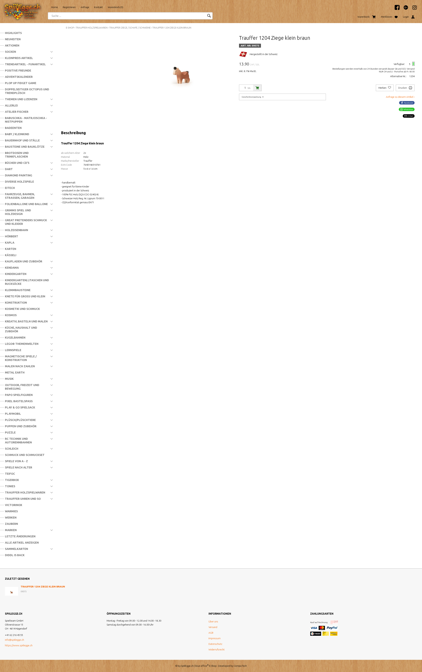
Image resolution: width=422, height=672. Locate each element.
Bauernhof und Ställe (22, 140)
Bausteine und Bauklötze (25, 146)
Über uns (213, 621)
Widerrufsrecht (217, 649)
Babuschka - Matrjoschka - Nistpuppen (26, 119)
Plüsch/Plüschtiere (20, 419)
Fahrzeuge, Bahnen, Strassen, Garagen (20, 196)
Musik (9, 378)
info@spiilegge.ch (14, 639)
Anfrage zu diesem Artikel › (400, 96)
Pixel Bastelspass (19, 401)
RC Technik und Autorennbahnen (18, 440)
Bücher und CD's (17, 162)
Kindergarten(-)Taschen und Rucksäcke (27, 282)
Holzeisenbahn (16, 230)
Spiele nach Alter (18, 467)
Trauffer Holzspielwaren (25, 492)
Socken (10, 51)
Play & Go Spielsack (20, 407)
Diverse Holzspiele (19, 181)
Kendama (12, 267)
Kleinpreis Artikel (19, 58)
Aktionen (12, 45)
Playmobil (13, 413)
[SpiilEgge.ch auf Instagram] (413, 9)
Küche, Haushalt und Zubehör (21, 329)
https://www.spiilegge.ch (18, 645)
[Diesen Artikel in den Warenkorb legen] (257, 88)
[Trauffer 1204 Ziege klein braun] (11, 591)
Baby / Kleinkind (17, 134)
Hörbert (11, 236)
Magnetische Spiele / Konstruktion (21, 358)
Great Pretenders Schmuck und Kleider (26, 222)
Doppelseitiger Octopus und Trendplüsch (27, 91)
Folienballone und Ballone (26, 204)
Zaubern (11, 523)
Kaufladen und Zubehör (23, 261)
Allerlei (11, 105)
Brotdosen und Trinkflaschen (17, 154)
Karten (10, 248)
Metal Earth (15, 372)
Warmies (11, 511)
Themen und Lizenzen (21, 99)
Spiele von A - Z (16, 461)
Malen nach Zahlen (20, 366)
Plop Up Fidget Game (20, 83)
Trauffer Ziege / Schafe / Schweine (130, 27)
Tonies (10, 486)
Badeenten (13, 127)
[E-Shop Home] (25, 6)
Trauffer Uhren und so (23, 498)
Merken (382, 87)
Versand (213, 627)
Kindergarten (15, 273)
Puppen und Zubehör (20, 426)
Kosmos (11, 315)
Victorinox (13, 505)
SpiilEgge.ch (187, 665)
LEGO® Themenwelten (21, 343)
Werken (10, 517)
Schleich (11, 448)
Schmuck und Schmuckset (25, 454)
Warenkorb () (115, 7)
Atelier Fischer (16, 111)
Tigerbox (12, 479)
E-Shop (70, 27)
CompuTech (240, 665)
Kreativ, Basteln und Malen (26, 321)
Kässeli (10, 255)
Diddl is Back (15, 555)
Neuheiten (13, 39)
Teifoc (10, 473)
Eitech (10, 187)
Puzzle (10, 432)
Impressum (215, 638)
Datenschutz (215, 643)
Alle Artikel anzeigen (22, 542)
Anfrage (85, 7)
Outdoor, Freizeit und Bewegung (22, 386)
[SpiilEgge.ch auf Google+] (404, 9)
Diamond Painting (18, 175)
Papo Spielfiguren (19, 394)
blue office (202, 665)
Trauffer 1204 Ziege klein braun (171, 27)
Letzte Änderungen (20, 536)
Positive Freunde (18, 70)
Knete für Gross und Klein (25, 296)
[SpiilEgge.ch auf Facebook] (395, 9)
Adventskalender (19, 76)
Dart (9, 169)
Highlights (13, 32)
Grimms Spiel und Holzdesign (18, 212)
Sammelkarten (16, 548)
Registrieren (69, 7)
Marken (11, 530)
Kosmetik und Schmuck (22, 308)
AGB (211, 632)
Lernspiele (13, 350)
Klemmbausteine (17, 290)
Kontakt (98, 7)
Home (54, 7)
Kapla (9, 242)
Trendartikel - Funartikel (25, 64)
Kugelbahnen (15, 337)
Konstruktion (16, 302)
